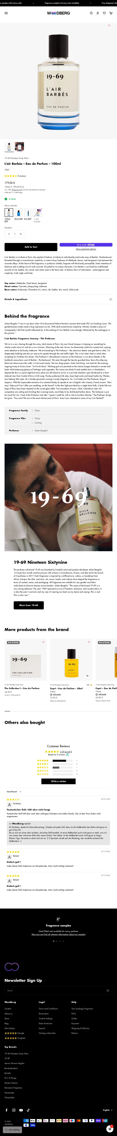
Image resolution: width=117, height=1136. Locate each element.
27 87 (7, 1058)
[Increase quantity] (21, 234)
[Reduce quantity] (9, 234)
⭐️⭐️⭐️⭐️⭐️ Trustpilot (15, 1038)
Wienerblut (9, 1098)
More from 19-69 (28, 605)
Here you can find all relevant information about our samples (58, 934)
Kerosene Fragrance (13, 1088)
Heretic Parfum (11, 1083)
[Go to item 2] (19, 147)
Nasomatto (9, 1093)
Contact (8, 1009)
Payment (75, 1023)
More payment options (86, 249)
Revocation (44, 1014)
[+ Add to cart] (87, 676)
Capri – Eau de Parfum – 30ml (66, 688)
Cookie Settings (45, 1018)
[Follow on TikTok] (28, 1110)
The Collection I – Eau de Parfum (22, 688)
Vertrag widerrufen (47, 1033)
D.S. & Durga (10, 1078)
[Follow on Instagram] (14, 1110)
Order (74, 1018)
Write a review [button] (58, 781)
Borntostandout (11, 1068)
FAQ (73, 1014)
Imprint (42, 1028)
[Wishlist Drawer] (104, 13)
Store (7, 1018)
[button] (11, 176)
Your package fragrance (82, 1009)
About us (8, 1014)
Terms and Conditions (48, 1009)
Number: (8, 228)
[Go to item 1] (9, 147)
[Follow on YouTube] (21, 1110)
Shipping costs (17, 190)
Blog (6, 1023)
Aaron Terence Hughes (14, 1063)
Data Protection (45, 1023)
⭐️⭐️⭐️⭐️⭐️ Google (14, 1033)
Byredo (8, 1073)
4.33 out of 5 (66, 752)
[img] (13, 800)
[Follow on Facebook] (6, 1110)
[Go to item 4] (63, 941)
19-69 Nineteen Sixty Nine (16, 158)
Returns (74, 1033)
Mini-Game (10, 1028)
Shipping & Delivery (80, 1028)
